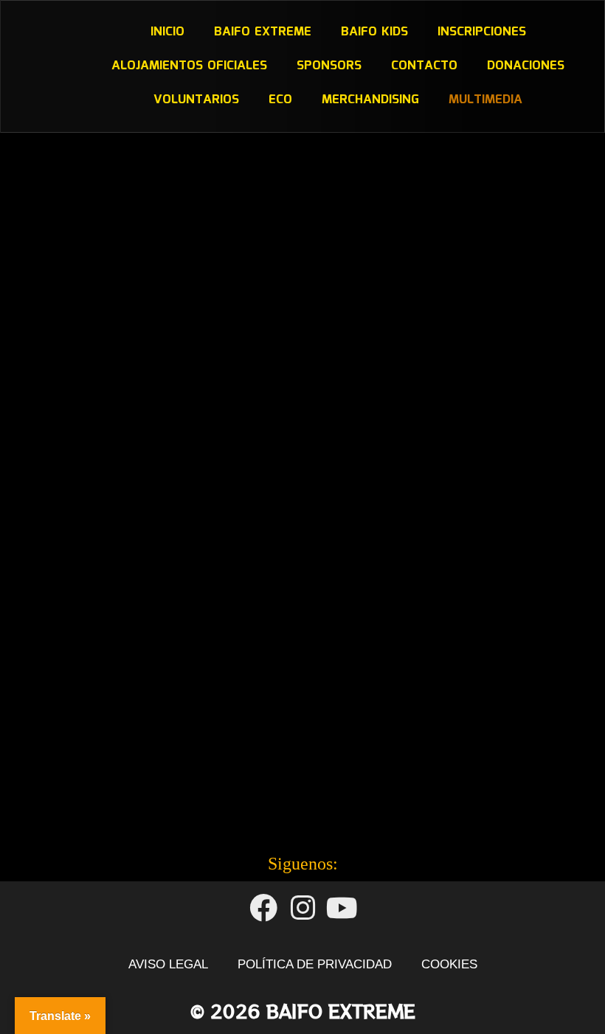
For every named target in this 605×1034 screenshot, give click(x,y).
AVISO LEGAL (168, 964)
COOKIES (449, 964)
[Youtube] (342, 908)
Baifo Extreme (262, 32)
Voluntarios (196, 100)
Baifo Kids (373, 32)
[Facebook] (263, 908)
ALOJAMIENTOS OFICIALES (189, 66)
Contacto (424, 66)
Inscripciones (481, 32)
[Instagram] (302, 908)
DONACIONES (525, 66)
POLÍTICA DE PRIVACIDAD (315, 964)
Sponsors (329, 66)
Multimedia (485, 100)
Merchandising (370, 100)
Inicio (167, 32)
